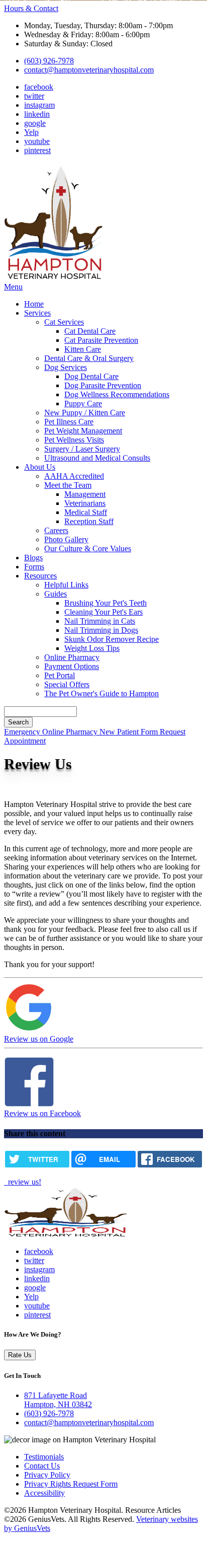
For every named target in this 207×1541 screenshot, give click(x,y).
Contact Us (42, 1465)
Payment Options (71, 666)
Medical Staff (85, 512)
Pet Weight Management (83, 430)
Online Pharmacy (71, 657)
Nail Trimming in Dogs (101, 630)
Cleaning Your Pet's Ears (103, 612)
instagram (39, 105)
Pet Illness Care (68, 421)
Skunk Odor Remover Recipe (111, 639)
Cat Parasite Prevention (101, 340)
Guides (55, 594)
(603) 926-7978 (49, 60)
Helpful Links (66, 584)
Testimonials (44, 1456)
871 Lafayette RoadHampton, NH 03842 (58, 1400)
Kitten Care (82, 349)
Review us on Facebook (42, 1113)
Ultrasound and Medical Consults (97, 458)
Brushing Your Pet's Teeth (105, 603)
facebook (38, 87)
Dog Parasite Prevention (102, 385)
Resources (40, 575)
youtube (37, 141)
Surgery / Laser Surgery (82, 449)
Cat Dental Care (90, 331)
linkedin (37, 114)
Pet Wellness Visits (74, 439)
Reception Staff (89, 521)
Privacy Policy (47, 1475)
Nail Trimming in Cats (99, 621)
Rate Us (20, 1355)
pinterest (37, 150)
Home (34, 304)
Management (85, 494)
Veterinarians (85, 503)
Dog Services (65, 367)
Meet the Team (67, 485)
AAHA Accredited (74, 476)
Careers (56, 530)
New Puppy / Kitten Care (84, 412)
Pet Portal (59, 675)
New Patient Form (129, 731)
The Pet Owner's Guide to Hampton (101, 693)
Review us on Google (38, 1039)
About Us (39, 467)
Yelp (31, 132)
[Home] (54, 277)
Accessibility (44, 1493)
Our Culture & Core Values (87, 548)
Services (37, 313)
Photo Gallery (66, 539)
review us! (23, 1182)
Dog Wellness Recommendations (116, 394)
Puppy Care (83, 403)
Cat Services (64, 322)
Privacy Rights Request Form (71, 1484)
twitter (34, 96)
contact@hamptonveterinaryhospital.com (89, 69)
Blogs (33, 557)
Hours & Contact (31, 8)
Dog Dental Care (91, 376)
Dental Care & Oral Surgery (89, 358)
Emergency (23, 731)
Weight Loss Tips (92, 648)
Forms (34, 566)
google (35, 123)
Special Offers (66, 684)
